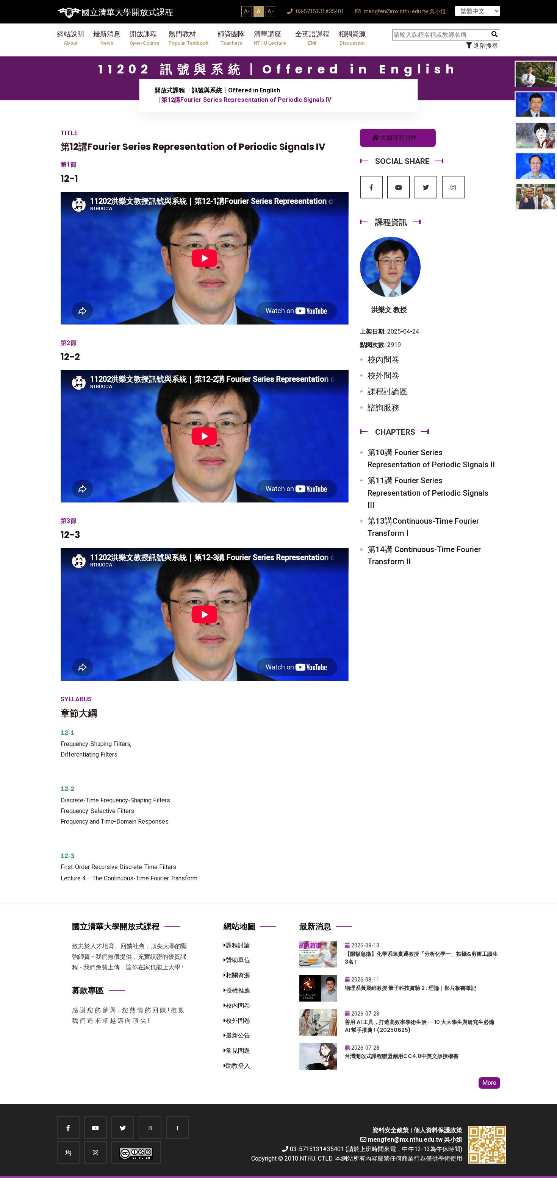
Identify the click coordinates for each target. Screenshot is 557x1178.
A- (247, 11)
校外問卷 (383, 375)
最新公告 (238, 1035)
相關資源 (352, 38)
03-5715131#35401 (319, 11)
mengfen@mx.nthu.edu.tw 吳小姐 (404, 11)
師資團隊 (231, 38)
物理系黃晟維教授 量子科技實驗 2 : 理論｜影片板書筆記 (410, 988)
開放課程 (145, 38)
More (489, 1082)
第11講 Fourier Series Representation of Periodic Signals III (428, 492)
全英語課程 (312, 38)
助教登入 (238, 1065)
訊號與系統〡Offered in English (236, 90)
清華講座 (270, 38)
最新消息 (106, 38)
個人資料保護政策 (438, 1130)
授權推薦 (238, 990)
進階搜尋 (485, 45)
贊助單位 (238, 960)
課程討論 (238, 945)
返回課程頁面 (398, 137)
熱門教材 (188, 38)
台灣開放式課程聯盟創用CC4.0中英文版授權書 (401, 1056)
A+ (271, 11)
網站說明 (70, 38)
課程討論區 (387, 391)
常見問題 (238, 1050)
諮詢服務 (383, 407)
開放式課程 (170, 90)
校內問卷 (383, 359)
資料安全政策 (390, 1130)
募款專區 (88, 990)
